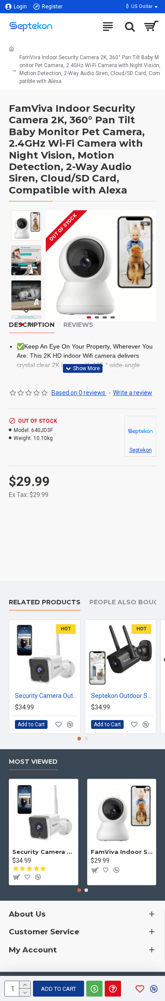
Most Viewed (33, 762)
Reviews (78, 325)
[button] (54, 266)
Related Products (45, 602)
